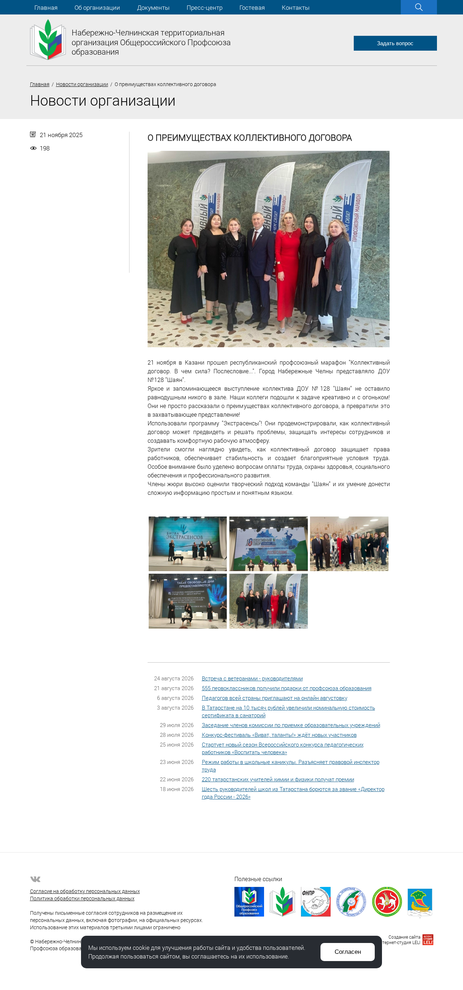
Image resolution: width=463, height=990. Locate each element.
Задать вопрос (395, 43)
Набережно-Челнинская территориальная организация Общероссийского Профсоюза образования (151, 42)
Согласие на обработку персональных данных (85, 891)
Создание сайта (404, 937)
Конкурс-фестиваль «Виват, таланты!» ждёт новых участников (279, 734)
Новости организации (82, 84)
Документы (153, 7)
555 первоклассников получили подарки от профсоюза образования (286, 688)
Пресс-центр (204, 7)
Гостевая (252, 7)
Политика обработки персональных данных (82, 898)
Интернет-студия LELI (398, 942)
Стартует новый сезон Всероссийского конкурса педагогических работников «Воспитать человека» (283, 748)
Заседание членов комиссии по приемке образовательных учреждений (291, 724)
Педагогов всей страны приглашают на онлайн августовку (274, 697)
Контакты (296, 7)
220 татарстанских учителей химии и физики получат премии (278, 779)
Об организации (97, 7)
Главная (46, 7)
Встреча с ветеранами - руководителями (252, 678)
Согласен (348, 951)
